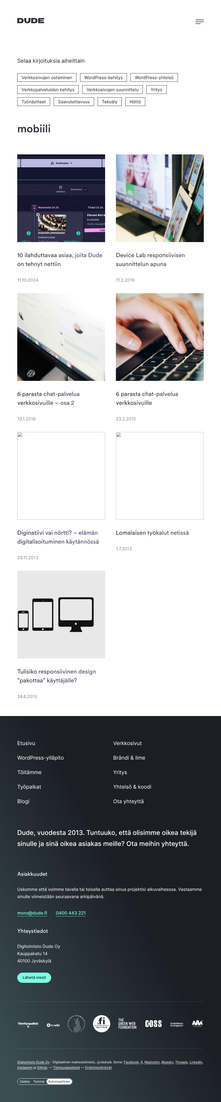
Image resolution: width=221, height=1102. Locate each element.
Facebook (131, 1062)
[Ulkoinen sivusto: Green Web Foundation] (127, 1027)
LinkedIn (195, 1062)
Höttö (135, 101)
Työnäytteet (34, 101)
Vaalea (25, 1081)
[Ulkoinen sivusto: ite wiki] (53, 1025)
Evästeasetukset (98, 1067)
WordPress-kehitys (103, 77)
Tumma (38, 1081)
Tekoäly (110, 101)
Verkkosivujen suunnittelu (113, 89)
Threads (181, 1062)
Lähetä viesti (34, 977)
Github (42, 1067)
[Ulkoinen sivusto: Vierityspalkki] (28, 1025)
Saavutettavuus (73, 101)
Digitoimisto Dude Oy (33, 1062)
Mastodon (152, 1062)
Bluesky (168, 1062)
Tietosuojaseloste (66, 1067)
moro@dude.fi (32, 913)
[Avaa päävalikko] (200, 20)
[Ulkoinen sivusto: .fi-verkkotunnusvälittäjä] (101, 1030)
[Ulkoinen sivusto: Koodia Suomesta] (76, 1030)
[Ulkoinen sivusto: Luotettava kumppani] (177, 1025)
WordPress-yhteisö (154, 77)
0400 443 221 (71, 913)
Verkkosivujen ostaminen (47, 77)
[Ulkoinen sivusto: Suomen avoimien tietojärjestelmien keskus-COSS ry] (153, 1025)
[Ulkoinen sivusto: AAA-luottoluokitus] (197, 1026)
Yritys (156, 89)
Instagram (25, 1067)
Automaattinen (59, 1081)
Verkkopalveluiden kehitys (48, 89)
